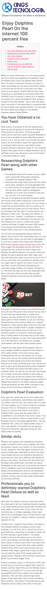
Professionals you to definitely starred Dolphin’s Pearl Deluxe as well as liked (21, 66)
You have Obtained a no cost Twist (21, 51)
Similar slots (12, 61)
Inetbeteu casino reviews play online (26, 244)
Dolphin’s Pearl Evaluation (18, 59)
